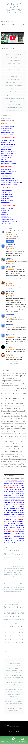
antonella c (9, 282)
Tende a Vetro (14, 92)
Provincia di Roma (13, 607)
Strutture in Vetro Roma (14, 79)
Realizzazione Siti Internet (10, 733)
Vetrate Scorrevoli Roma (13, 694)
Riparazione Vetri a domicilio (11, 610)
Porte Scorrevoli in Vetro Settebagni (15, 597)
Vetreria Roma (14, 696)
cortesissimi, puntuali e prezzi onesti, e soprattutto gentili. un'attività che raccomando (16, 287)
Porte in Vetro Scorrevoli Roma (14, 670)
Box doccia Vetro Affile (17, 431)
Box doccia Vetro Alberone (10, 439)
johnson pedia (9, 354)
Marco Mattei (9, 324)
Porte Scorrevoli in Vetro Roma (14, 673)
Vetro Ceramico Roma (14, 88)
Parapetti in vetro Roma (14, 25)
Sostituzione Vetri (14, 70)
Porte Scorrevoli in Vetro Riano (16, 587)
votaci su (9, 241)
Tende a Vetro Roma (14, 687)
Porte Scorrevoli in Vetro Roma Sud (12, 591)
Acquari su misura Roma (17, 383)
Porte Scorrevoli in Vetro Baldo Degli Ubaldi (15, 559)
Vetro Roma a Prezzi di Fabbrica (14, 82)
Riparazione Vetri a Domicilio (14, 95)
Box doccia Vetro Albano (10, 434)
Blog (14, 658)
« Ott (5, 651)
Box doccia (11, 406)
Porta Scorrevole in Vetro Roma (14, 666)
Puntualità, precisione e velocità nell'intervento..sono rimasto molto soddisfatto (16, 319)
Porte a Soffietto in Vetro (13, 104)
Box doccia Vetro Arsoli (9, 376)
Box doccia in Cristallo (18, 436)
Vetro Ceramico (14, 76)
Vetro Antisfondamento (14, 60)
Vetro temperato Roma (14, 713)
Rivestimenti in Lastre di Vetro (14, 107)
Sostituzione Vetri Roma (14, 684)
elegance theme (17, 725)
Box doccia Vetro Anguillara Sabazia (14, 373)
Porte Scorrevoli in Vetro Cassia (16, 568)
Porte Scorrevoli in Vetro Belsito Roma (11, 561)
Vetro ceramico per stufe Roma (14, 54)
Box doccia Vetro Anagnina (16, 466)
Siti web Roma (20, 733)
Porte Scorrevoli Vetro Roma (14, 675)
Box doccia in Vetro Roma (16, 421)
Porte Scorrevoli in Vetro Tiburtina (10, 598)
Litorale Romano (12, 554)
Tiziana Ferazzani (10, 266)
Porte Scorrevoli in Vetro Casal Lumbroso (14, 564)
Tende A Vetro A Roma (14, 63)
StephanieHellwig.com (14, 726)
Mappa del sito (12, 731)
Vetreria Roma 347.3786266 (14, 7)
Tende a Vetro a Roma (18, 619)
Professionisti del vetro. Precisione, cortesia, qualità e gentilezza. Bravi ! (16, 329)
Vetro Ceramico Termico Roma (14, 708)
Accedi (17, 731)
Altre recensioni (14, 363)
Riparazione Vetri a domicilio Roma (14, 677)
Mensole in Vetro (14, 66)
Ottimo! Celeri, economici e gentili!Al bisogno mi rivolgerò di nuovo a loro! (14, 359)
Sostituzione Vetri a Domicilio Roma (13, 682)
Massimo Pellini (10, 291)
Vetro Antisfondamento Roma (14, 699)
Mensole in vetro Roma (14, 661)
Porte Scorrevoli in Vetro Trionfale (14, 602)
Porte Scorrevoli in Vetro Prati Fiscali (14, 583)
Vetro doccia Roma (14, 710)
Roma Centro (11, 613)
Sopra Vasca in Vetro (14, 101)
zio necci (8, 346)
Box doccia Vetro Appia (14, 449)
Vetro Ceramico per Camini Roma (14, 85)
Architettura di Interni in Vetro (14, 110)
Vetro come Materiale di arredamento (14, 98)
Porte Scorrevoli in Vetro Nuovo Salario (17, 578)
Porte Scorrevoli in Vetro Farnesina (13, 574)
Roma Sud (15, 616)
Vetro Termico (14, 73)
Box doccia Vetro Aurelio (10, 386)
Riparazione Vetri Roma (14, 680)
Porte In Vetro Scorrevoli (14, 57)
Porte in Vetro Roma (14, 668)
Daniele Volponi (10, 314)
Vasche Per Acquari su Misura (14, 51)
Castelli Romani (12, 550)
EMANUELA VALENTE (11, 244)
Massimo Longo (10, 334)
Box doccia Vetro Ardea (9, 424)
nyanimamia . (9, 258)
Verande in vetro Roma (14, 691)
